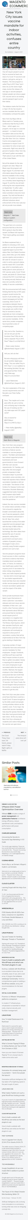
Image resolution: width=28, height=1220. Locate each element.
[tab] (10, 795)
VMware (6, 814)
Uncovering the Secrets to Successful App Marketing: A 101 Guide (13, 839)
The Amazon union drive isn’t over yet (21, 736)
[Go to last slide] (4, 780)
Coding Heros (8, 860)
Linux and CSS (7, 1089)
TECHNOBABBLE (8, 1164)
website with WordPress (17, 969)
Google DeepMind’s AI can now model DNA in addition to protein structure (13, 1170)
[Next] (24, 780)
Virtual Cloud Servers (9, 993)
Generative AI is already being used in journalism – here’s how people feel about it (14, 1072)
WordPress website (8, 984)
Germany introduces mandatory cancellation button (12, 787)
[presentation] (14, 774)
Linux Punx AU (7, 933)
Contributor (10, 52)
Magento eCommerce (14, 8)
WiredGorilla (7, 908)
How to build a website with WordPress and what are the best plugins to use (13, 962)
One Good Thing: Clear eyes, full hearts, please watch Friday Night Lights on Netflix (7, 741)
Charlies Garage (9, 833)
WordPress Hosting (8, 957)
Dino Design (7, 1198)
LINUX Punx (6, 1015)
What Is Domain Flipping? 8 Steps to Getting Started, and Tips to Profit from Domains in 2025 (14, 1046)
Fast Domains (7, 1136)
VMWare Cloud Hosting (9, 804)
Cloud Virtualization (9, 1113)
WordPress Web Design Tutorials (12, 1066)
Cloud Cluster (8, 883)
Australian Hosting (8, 1040)
